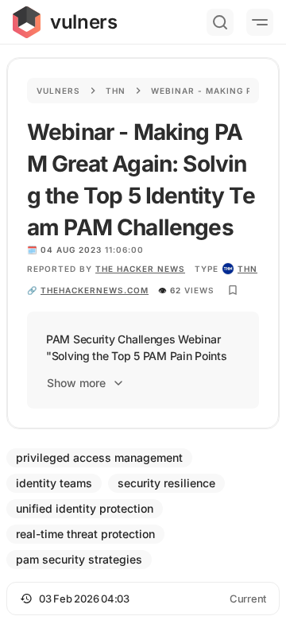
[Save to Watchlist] (233, 290)
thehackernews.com (95, 290)
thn (247, 268)
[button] (143, 598)
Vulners (58, 90)
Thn (116, 90)
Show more (76, 382)
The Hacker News (140, 268)
